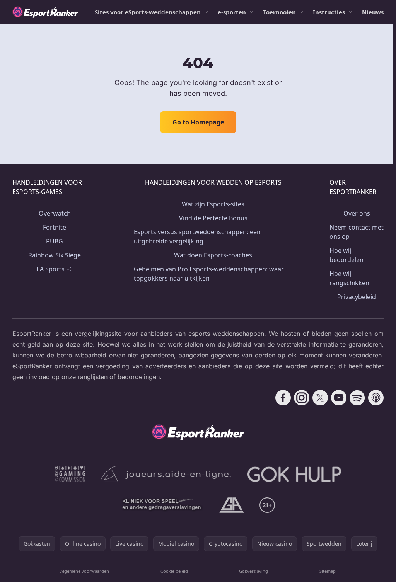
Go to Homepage (198, 122)
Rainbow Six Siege (54, 255)
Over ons (356, 213)
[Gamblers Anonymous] (231, 505)
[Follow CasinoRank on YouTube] (338, 397)
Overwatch (55, 213)
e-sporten (232, 12)
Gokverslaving (253, 571)
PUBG (54, 241)
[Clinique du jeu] (162, 505)
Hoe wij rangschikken (349, 278)
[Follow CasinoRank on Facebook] (283, 397)
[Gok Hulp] (294, 474)
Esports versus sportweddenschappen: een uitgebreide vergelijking (197, 236)
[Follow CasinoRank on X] (320, 397)
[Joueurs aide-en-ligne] (166, 474)
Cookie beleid (174, 571)
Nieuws (373, 12)
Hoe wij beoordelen (346, 255)
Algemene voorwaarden (84, 571)
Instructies (329, 12)
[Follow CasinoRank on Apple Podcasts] (376, 397)
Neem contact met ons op (356, 232)
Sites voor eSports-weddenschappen (148, 12)
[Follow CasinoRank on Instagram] (301, 397)
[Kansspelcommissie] (70, 474)
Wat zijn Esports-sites (213, 204)
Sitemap (327, 571)
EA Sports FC (54, 269)
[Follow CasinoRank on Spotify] (357, 397)
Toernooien (279, 12)
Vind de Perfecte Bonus (213, 218)
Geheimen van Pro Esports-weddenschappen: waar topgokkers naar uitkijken (209, 273)
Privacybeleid (356, 297)
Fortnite (54, 227)
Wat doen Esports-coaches (213, 255)
